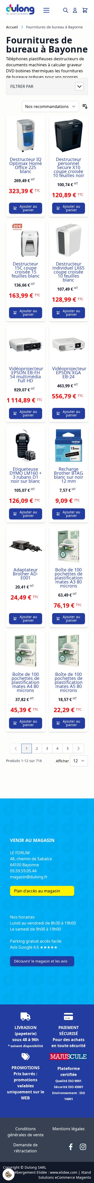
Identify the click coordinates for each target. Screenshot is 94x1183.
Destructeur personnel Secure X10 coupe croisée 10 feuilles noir (68, 167)
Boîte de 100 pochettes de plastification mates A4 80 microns (25, 682)
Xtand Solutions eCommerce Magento (64, 1175)
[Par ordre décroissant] (85, 106)
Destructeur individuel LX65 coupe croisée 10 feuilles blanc (68, 272)
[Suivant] (78, 748)
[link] (16, 748)
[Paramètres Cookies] (9, 1174)
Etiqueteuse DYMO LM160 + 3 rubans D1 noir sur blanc (26, 475)
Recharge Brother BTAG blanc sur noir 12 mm (68, 475)
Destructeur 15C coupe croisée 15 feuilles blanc (26, 270)
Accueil (12, 27)
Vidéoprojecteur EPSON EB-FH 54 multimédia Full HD (26, 374)
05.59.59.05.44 (23, 871)
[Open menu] (46, 10)
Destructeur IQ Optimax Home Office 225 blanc (25, 165)
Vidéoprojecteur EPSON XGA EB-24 (69, 372)
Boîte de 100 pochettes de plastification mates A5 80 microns (68, 682)
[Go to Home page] (20, 9)
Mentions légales (68, 1129)
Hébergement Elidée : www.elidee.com (44, 1172)
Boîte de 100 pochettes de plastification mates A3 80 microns (68, 578)
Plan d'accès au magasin (37, 891)
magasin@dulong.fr (29, 877)
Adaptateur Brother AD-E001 (25, 574)
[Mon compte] (75, 10)
